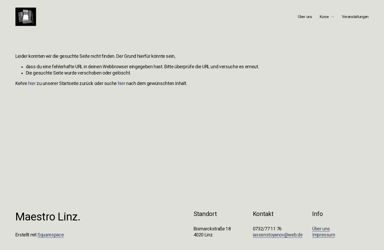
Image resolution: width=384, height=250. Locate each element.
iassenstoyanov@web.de (278, 234)
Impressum (323, 234)
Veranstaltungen (355, 17)
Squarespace (50, 234)
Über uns (305, 17)
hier (32, 83)
